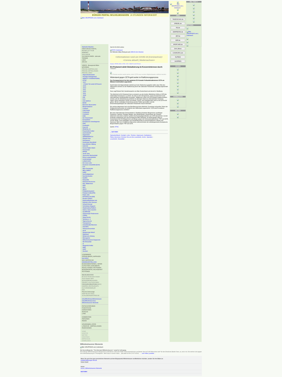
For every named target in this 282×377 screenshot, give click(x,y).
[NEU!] (91, 284)
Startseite (112, 63)
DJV (84, 166)
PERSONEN (85, 319)
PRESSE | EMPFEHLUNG (90, 69)
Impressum (140, 135)
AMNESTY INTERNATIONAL (91, 78)
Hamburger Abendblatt (89, 142)
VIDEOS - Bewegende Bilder (90, 65)
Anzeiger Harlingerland (90, 76)
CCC (84, 99)
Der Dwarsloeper (88, 118)
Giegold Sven (87, 138)
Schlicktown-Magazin (89, 206)
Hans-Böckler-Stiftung (89, 144)
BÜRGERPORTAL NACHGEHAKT (92, 269)
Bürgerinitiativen (87, 106)
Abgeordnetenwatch (89, 75)
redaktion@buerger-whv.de (89, 360)
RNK (83, 290)
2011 (84, 90)
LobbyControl (87, 161)
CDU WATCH (87, 101)
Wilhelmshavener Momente (90, 302)
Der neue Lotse (87, 163)
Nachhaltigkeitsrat (88, 174)
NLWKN (85, 178)
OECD (84, 189)
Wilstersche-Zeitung (89, 236)
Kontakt (123, 135)
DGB (84, 116)
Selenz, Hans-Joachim (89, 210)
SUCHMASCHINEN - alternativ (91, 56)
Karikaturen (147, 135)
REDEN (84, 321)
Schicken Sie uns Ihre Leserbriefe (131, 137)
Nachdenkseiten (87, 176)
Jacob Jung (86, 153)
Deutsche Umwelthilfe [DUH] (91, 165)
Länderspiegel (87, 159)
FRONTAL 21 (87, 129)
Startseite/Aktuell (115, 135)
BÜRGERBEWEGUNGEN (89, 280)
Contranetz (86, 112)
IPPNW (85, 151)
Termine (133, 135)
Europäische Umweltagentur (91, 121)
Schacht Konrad (87, 204)
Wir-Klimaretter (87, 242)
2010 (84, 91)
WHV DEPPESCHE (88, 260)
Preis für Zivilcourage (88, 292)
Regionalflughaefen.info (90, 200)
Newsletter (121, 139)
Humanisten (86, 150)
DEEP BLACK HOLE (88, 293)
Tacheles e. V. (87, 219)
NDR (84, 185)
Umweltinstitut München (90, 225)
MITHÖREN (85, 67)
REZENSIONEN (87, 328)
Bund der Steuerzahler (89, 105)
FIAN (84, 123)
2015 (84, 86)
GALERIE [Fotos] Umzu (89, 301)
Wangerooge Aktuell (89, 232)
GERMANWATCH (88, 136)
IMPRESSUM (86, 339)
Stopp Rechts (87, 217)
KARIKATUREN (86, 310)
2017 (84, 82)
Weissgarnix (86, 238)
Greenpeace (86, 140)
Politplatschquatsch (88, 191)
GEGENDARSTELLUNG (89, 262)
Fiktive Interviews (115, 137)
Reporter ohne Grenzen (90, 202)
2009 (84, 95)
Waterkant (86, 234)
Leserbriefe (113, 139)
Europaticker (86, 120)
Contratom (86, 114)
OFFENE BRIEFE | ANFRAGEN (91, 256)
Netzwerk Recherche (89, 181)
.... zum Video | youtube (147, 353)
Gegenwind (86, 135)
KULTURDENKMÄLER (89, 288)
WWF (84, 247)
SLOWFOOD (86, 212)
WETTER (84, 335)
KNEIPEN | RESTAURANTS (90, 286)
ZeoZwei (85, 251)
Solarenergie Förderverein (90, 213)
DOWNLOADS (86, 341)
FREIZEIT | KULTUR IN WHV (90, 282)
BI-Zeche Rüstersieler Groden (91, 277)
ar (83, 243)
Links (128, 135)
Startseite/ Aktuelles (88, 47)
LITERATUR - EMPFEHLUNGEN (91, 326)
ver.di (84, 230)
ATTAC (85, 80)
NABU (84, 172)
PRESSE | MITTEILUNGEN (90, 71)
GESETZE (85, 333)
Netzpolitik (86, 180)
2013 (84, 88)
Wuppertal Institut (88, 245)
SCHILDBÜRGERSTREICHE (90, 295)
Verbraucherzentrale (89, 228)
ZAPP (84, 249)
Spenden (149, 137)
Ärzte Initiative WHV (88, 278)
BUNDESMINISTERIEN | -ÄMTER (92, 264)
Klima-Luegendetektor (89, 157)
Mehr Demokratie (88, 168)
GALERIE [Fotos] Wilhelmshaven (92, 299)
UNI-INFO (85, 227)
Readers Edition (87, 198)
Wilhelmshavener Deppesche (91, 240)
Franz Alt (85, 127)
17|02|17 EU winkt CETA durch (92, 84)
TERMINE (85, 58)
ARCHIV (84, 62)
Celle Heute (86, 110)
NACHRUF (85, 258)
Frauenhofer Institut (88, 131)
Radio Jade (86, 195)
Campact (85, 108)
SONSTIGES (86, 337)
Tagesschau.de (87, 221)
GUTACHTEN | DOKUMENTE (91, 266)
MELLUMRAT (87, 170)
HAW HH (85, 146)
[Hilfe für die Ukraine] (137, 52)
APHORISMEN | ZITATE (89, 324)
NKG (84, 187)
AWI (84, 97)
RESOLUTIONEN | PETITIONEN (91, 267)
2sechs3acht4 (87, 133)
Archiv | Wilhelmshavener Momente (91, 368)
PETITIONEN (86, 271)
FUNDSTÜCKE (86, 308)
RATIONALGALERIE (89, 196)
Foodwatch (86, 125)
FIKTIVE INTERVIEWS (88, 306)
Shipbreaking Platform (89, 208)
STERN (85, 215)
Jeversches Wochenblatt (90, 155)
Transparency (87, 223)
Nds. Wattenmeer (88, 183)
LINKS (84, 60)
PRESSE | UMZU (87, 73)
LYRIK (84, 313)
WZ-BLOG (85, 312)
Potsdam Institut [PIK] (89, 193)
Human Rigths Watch (89, 148)
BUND (84, 103)
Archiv (144, 137)
